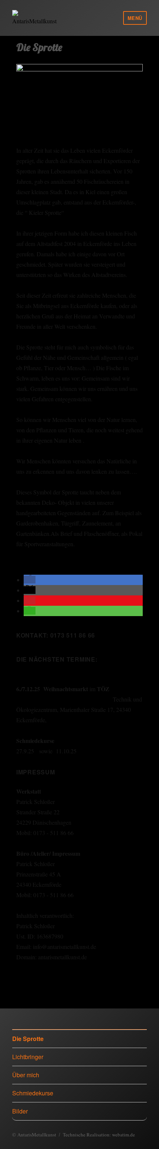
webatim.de (123, 1134)
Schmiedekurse (32, 1093)
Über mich (25, 1075)
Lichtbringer (27, 1056)
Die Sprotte (28, 1038)
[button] (29, 580)
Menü (135, 17)
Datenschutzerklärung (41, 977)
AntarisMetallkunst (36, 1134)
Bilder (20, 1111)
